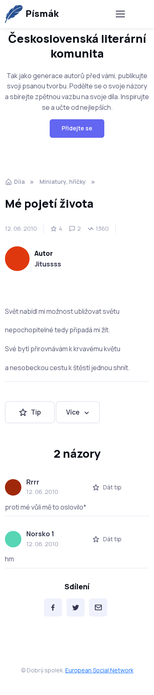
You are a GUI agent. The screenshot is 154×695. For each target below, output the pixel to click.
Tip (36, 412)
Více (73, 412)
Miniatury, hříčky (62, 181)
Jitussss (47, 264)
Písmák (42, 13)
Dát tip (112, 487)
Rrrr (32, 481)
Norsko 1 (40, 533)
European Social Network (99, 670)
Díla (19, 181)
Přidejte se (77, 128)
